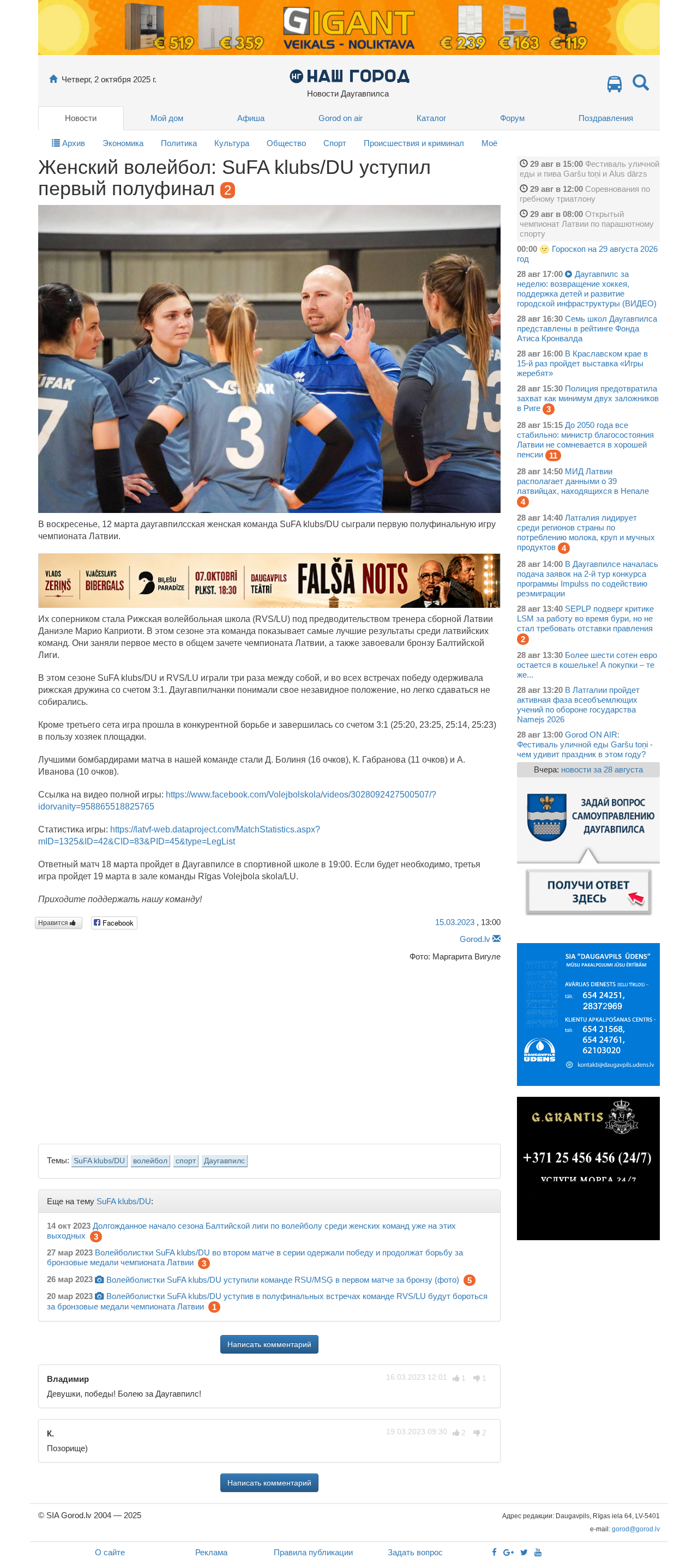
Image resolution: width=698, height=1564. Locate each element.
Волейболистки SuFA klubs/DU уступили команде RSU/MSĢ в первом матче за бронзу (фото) (282, 1279)
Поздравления (606, 118)
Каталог (431, 118)
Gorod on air (340, 118)
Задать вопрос (415, 1552)
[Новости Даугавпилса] (349, 75)
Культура (231, 143)
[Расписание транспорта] (614, 87)
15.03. (454, 922)
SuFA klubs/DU (99, 1161)
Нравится (54, 923)
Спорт (334, 143)
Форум (512, 118)
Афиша (250, 118)
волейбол (150, 1161)
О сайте (110, 1552)
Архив (72, 143)
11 (553, 455)
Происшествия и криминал (414, 143)
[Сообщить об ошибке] (496, 939)
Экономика (123, 143)
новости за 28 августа (602, 769)
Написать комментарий (269, 1344)
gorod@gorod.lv (636, 1529)
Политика (179, 143)
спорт (186, 1161)
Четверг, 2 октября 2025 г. (109, 79)
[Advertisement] (269, 1049)
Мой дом (167, 118)
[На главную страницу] (53, 79)
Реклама (211, 1552)
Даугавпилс (224, 1161)
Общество (286, 143)
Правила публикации (313, 1552)
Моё (489, 143)
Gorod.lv (475, 939)
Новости (81, 118)
